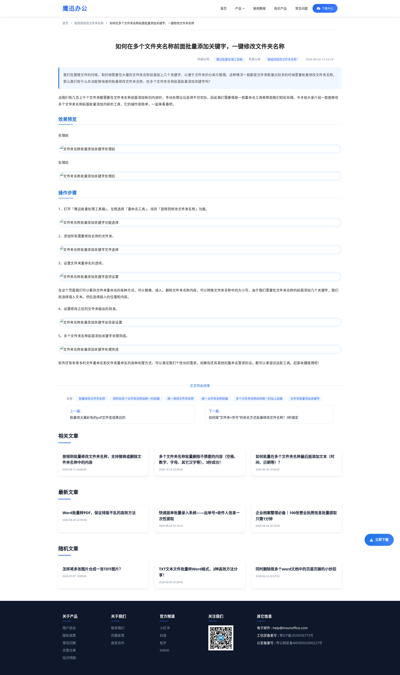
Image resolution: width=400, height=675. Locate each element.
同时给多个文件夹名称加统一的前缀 (136, 398)
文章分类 (69, 650)
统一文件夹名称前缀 (215, 398)
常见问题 (301, 8)
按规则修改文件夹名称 (89, 23)
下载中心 (327, 8)
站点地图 (69, 657)
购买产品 (280, 8)
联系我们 (117, 628)
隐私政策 (69, 635)
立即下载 (382, 539)
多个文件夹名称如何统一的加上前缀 (259, 398)
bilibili (164, 650)
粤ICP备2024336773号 (296, 635)
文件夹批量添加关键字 (305, 398)
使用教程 (259, 8)
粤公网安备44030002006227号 (299, 643)
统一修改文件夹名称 (181, 398)
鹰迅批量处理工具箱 (229, 59)
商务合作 (117, 643)
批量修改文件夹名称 (92, 398)
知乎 (163, 643)
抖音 (163, 635)
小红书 (165, 628)
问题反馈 (117, 635)
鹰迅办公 (75, 8)
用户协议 (69, 628)
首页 (223, 8)
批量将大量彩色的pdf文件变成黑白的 (97, 414)
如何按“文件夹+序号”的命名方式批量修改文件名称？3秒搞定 (253, 414)
